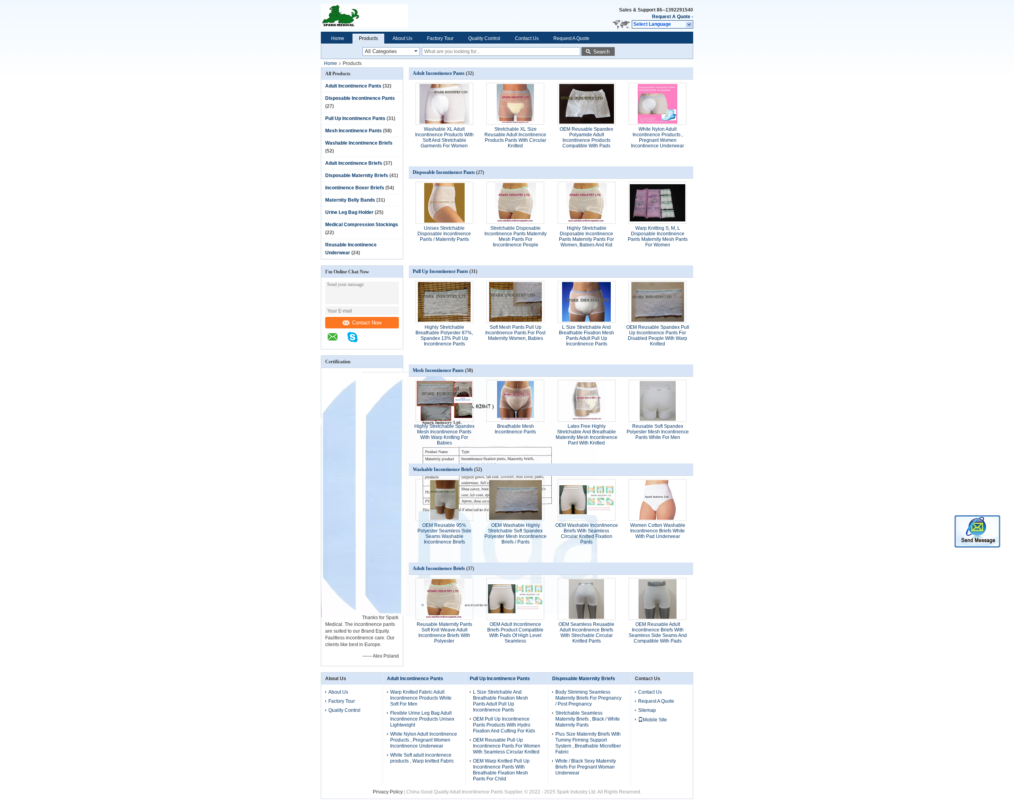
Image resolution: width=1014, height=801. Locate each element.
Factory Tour (440, 38)
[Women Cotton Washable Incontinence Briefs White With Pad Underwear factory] (657, 500)
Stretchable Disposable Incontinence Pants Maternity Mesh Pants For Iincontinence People (515, 236)
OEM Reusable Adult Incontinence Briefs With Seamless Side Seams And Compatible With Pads (658, 633)
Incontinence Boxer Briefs (354, 188)
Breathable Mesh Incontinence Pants (515, 429)
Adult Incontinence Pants (353, 86)
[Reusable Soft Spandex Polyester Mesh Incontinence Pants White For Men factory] (657, 401)
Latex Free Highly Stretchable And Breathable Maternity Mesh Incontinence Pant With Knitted (587, 434)
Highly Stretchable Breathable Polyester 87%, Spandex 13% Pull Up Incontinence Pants (444, 335)
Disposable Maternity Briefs (356, 175)
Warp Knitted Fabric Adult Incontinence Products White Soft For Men (421, 698)
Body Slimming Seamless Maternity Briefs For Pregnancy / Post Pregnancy (588, 698)
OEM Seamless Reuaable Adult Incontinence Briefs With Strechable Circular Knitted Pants (586, 633)
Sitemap (647, 710)
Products (368, 38)
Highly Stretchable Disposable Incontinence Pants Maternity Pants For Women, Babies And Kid (586, 236)
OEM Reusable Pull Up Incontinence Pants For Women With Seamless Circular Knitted (506, 746)
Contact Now (366, 323)
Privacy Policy (388, 792)
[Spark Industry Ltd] (401, 16)
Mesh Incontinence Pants (353, 131)
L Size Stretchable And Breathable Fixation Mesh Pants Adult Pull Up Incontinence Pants (586, 335)
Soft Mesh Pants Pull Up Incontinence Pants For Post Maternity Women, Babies (515, 332)
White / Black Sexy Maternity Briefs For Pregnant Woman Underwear (585, 767)
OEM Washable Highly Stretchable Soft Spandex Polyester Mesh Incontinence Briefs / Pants (515, 534)
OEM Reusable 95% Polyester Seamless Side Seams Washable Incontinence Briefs (444, 534)
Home (337, 38)
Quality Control (484, 38)
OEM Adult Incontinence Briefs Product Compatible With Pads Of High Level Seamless (515, 633)
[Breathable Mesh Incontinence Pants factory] (515, 401)
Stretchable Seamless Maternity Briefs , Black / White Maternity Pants (587, 719)
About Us (402, 38)
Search (601, 52)
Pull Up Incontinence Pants (355, 118)
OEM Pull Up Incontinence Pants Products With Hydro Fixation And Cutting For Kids (504, 725)
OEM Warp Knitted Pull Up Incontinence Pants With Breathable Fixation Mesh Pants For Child (501, 770)
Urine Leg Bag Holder (349, 212)
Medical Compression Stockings (361, 224)
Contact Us (527, 38)
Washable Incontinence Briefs (359, 143)
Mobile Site (655, 720)
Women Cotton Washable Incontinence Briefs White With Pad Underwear (657, 531)
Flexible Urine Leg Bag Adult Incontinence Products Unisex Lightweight (422, 719)
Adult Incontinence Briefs (353, 163)
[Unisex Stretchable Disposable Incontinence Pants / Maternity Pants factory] (444, 203)
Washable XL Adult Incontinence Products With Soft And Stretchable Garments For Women (444, 137)
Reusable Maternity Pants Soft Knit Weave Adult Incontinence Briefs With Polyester (444, 633)
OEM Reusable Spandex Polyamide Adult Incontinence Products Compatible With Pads (586, 137)
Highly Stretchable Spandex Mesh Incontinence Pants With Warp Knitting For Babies (444, 434)
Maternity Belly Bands (350, 200)
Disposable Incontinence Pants (360, 98)
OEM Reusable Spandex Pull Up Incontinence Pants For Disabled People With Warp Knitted (657, 335)
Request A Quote (671, 16)
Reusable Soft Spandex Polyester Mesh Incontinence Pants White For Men (658, 431)
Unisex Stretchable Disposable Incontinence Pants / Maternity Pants (444, 233)
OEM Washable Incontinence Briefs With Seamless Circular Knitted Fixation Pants (586, 534)
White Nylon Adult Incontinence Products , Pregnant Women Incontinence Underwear (657, 137)
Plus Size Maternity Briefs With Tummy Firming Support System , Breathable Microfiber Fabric (588, 743)
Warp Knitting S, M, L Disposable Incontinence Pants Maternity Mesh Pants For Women (658, 236)
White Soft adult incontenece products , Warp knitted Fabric (422, 758)
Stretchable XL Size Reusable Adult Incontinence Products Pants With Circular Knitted (515, 137)
